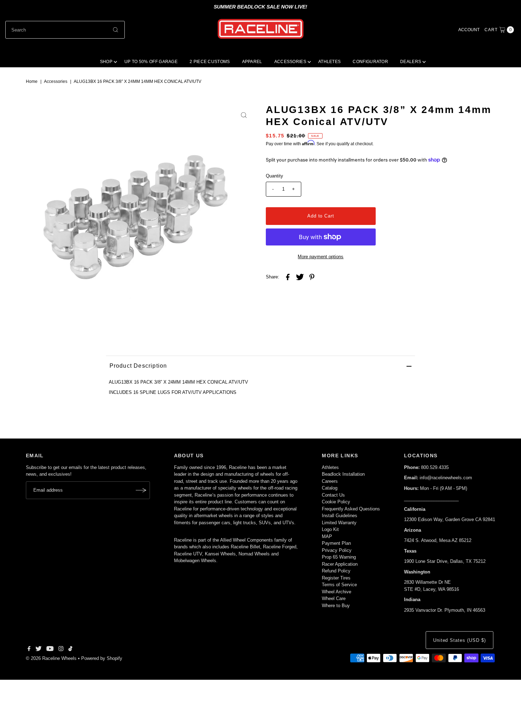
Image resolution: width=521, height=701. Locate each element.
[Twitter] (38, 649)
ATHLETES (329, 61)
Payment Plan (336, 543)
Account (469, 29)
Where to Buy (336, 605)
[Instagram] (60, 649)
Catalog (329, 488)
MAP (327, 536)
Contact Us (333, 495)
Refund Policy (336, 570)
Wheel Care (334, 598)
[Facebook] (29, 649)
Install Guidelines (339, 515)
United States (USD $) (459, 640)
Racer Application (340, 564)
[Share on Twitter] (300, 276)
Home (32, 81)
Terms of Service (339, 584)
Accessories (55, 81)
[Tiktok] (70, 649)
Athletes (330, 467)
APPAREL (252, 61)
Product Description (138, 366)
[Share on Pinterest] (312, 276)
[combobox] (65, 30)
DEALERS (410, 61)
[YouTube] (50, 649)
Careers (330, 481)
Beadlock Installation (343, 474)
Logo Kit (330, 529)
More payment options (320, 256)
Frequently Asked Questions (351, 508)
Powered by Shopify (101, 658)
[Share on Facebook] (287, 276)
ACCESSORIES (290, 61)
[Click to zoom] (244, 115)
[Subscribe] (141, 490)
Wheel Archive (336, 591)
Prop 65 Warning (339, 557)
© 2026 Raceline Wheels (51, 658)
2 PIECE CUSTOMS (210, 61)
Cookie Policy (336, 501)
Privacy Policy (337, 550)
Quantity (274, 176)
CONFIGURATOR (370, 61)
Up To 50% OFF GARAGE (151, 61)
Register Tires (336, 578)
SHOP (106, 61)
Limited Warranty (339, 522)
